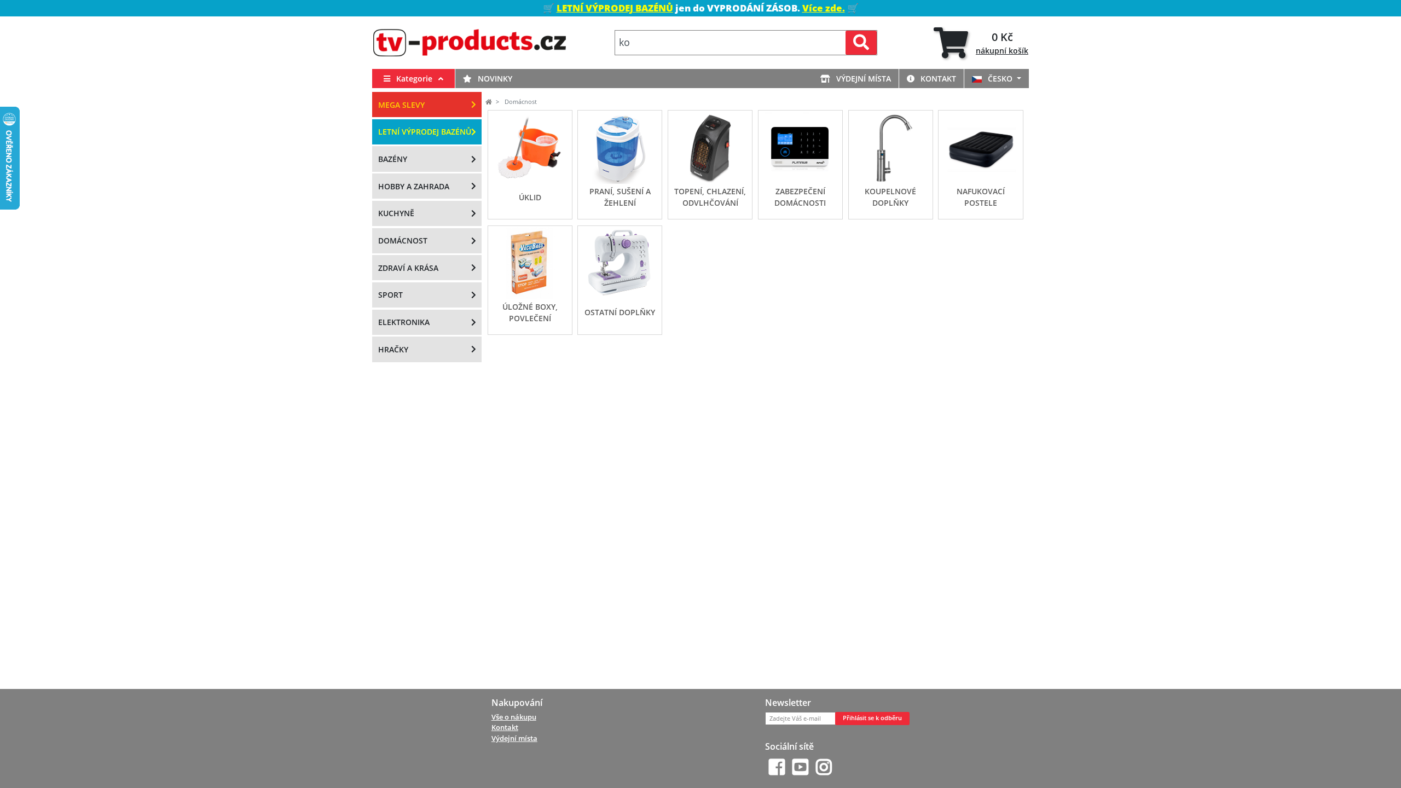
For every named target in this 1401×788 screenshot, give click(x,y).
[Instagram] (824, 767)
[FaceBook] (777, 767)
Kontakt (937, 78)
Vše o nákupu (513, 717)
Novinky (494, 78)
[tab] (981, 43)
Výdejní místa (862, 78)
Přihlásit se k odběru (872, 718)
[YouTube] (800, 767)
